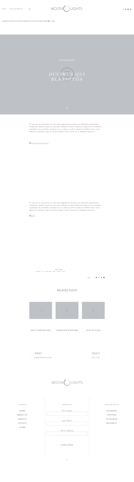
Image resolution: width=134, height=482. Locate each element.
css (43, 271)
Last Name (67, 420)
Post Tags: (59, 269)
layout (59, 271)
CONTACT (35, 21)
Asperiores (67, 60)
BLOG (8, 21)
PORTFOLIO (14, 21)
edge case (48, 271)
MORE (46, 21)
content (38, 271)
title (63, 271)
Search (4, 8)
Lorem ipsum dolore (67, 330)
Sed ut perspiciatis (40, 330)
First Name (67, 410)
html (54, 271)
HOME (4, 21)
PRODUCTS (28, 21)
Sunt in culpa (93, 330)
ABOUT (41, 21)
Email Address (67, 430)
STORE (22, 427)
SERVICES (21, 21)
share (88, 277)
